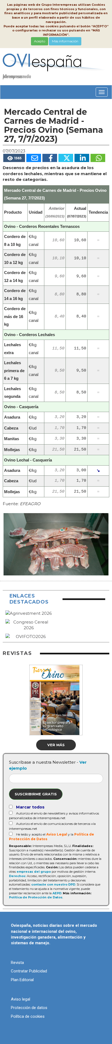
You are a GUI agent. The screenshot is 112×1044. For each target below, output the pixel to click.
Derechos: (17, 876)
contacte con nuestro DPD (53, 884)
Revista (17, 962)
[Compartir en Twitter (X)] (65, 158)
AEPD (56, 893)
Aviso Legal (56, 834)
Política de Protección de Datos (36, 897)
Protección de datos (29, 1007)
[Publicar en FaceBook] (49, 158)
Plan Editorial (22, 979)
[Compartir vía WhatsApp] (98, 158)
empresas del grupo (34, 872)
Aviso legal (20, 999)
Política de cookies (28, 1016)
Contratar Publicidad (29, 971)
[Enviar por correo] (33, 158)
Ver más (56, 745)
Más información (65, 41)
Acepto (39, 41)
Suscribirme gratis (36, 794)
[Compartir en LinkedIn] (81, 158)
